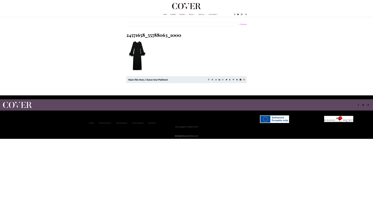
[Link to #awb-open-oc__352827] (246, 14)
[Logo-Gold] (186, 3)
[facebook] (235, 14)
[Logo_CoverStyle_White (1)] (17, 102)
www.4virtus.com (191, 136)
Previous (243, 24)
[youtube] (238, 14)
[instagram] (241, 14)
